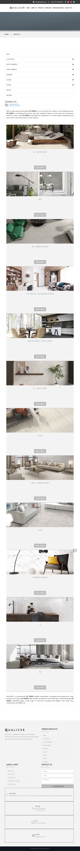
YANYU (8, 85)
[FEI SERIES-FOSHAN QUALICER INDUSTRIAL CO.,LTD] (17, 7)
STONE (8, 80)
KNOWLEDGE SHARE (58, 8)
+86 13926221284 (40, 810)
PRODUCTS (41, 8)
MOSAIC (9, 95)
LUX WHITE (10, 59)
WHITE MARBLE (12, 64)
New (7, 54)
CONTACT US (68, 8)
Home (28, 8)
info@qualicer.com (41, 2)
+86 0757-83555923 (57, 2)
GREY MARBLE (11, 69)
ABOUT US (34, 8)
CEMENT (9, 75)
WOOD (8, 90)
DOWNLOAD (48, 8)
